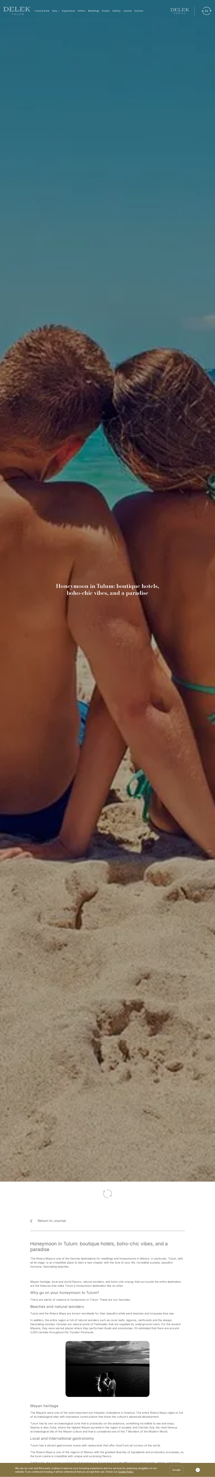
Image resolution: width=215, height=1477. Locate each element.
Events (106, 11)
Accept (176, 1469)
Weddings (93, 11)
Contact (138, 11)
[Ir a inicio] (16, 11)
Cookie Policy (125, 1471)
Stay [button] (55, 11)
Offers (81, 11)
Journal (127, 11)
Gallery (117, 11)
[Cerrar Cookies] (198, 1470)
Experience (68, 11)
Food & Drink (42, 11)
